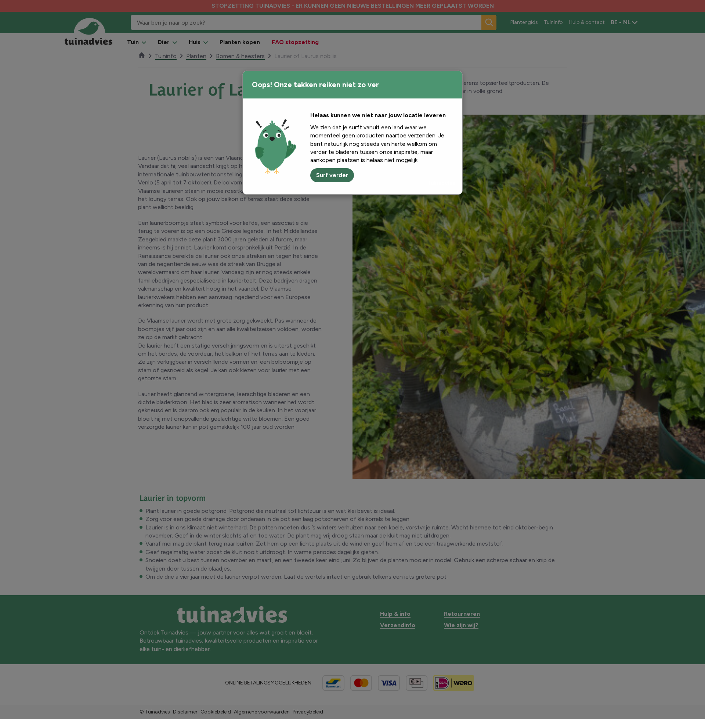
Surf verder (332, 175)
